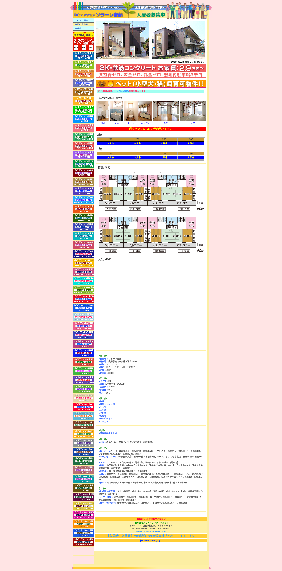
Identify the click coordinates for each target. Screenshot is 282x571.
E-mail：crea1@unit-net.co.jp (151, 531)
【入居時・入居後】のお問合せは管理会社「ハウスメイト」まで (150, 535)
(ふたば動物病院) (120, 91)
